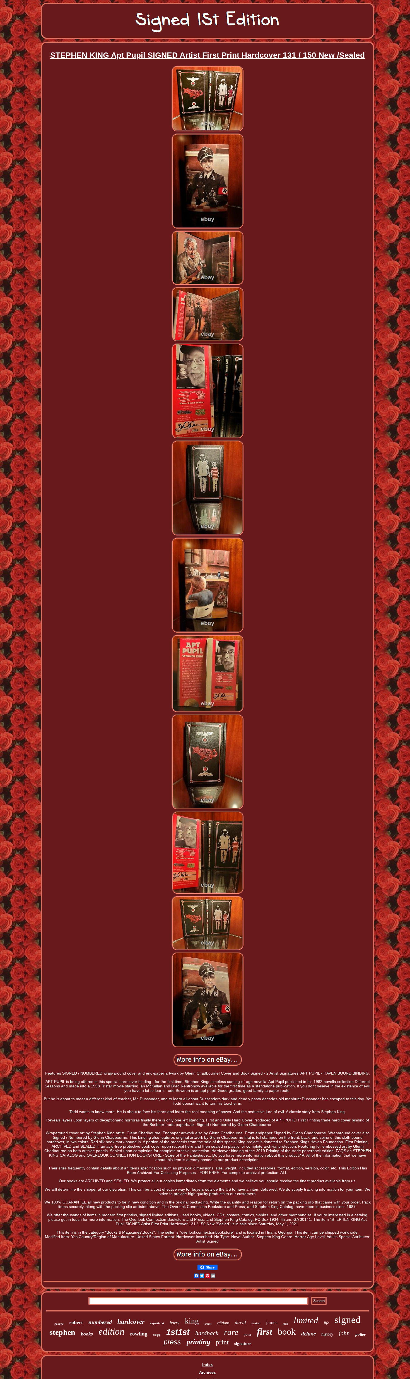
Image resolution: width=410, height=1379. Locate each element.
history (327, 1334)
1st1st (178, 1332)
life (326, 1323)
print (222, 1342)
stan (285, 1323)
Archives (207, 1372)
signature (242, 1343)
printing (198, 1342)
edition (111, 1331)
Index (207, 1364)
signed (347, 1319)
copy (157, 1334)
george (59, 1323)
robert (76, 1322)
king (192, 1321)
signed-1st (157, 1323)
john (344, 1333)
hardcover (130, 1321)
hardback (206, 1333)
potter (360, 1334)
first (264, 1332)
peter (247, 1334)
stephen (62, 1332)
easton (256, 1323)
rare (231, 1332)
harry (174, 1322)
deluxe (308, 1334)
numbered (100, 1322)
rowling (139, 1334)
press (172, 1342)
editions (223, 1323)
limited (306, 1320)
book (287, 1332)
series (207, 1323)
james (272, 1322)
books (87, 1334)
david (240, 1322)
